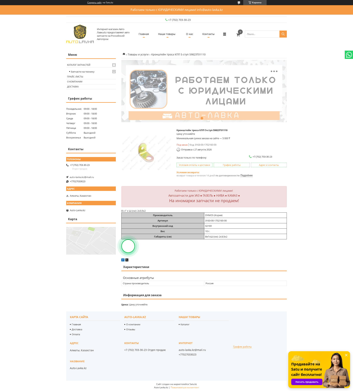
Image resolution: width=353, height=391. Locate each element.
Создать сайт (94, 2)
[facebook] (122, 260)
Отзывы (130, 329)
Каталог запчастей (78, 64)
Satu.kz (193, 384)
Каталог (185, 324)
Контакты (208, 34)
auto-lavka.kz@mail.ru (82, 177)
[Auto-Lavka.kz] (80, 34)
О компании (74, 81)
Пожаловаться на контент (185, 387)
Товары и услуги (138, 54)
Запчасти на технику (83, 71)
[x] (126, 260)
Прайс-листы (75, 76)
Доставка (73, 86)
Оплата (76, 334)
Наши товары (166, 34)
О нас (189, 34)
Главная (144, 34)
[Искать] (283, 34)
